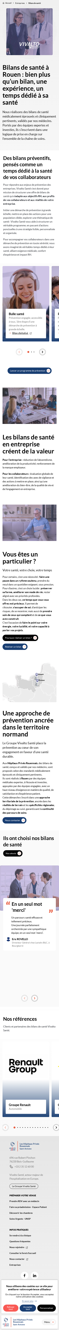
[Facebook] (24, 1275)
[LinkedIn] (34, 1275)
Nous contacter (12, 820)
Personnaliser (46, 1308)
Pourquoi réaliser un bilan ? (18, 638)
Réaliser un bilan (13, 646)
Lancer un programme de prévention (27, 370)
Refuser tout (10, 1308)
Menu (47, 1322)
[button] (19, 351)
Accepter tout (27, 1308)
